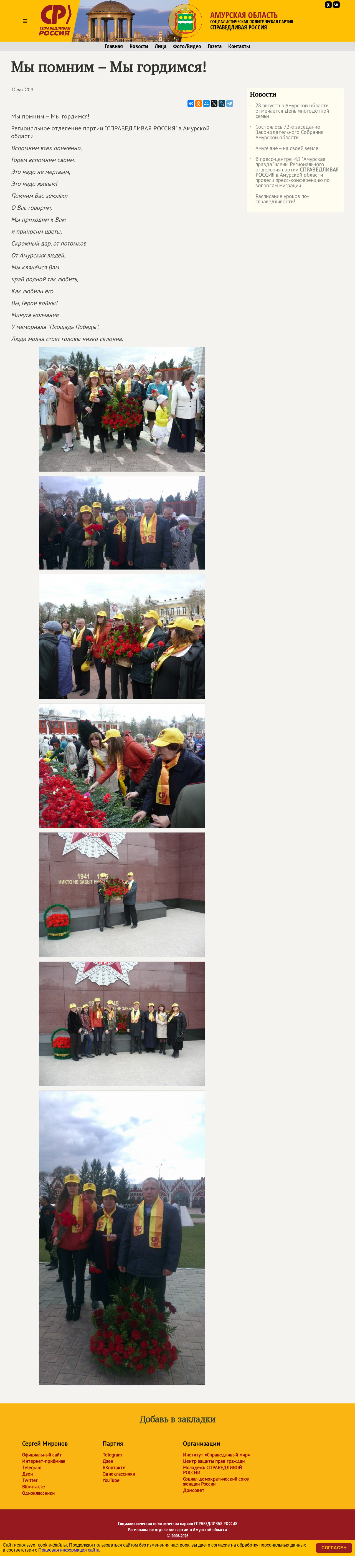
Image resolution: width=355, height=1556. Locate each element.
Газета (215, 46)
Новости (139, 46)
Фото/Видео (187, 46)
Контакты (239, 46)
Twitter (29, 1480)
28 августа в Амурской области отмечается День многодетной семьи (289, 111)
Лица (160, 46)
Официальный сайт (42, 1454)
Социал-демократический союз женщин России (216, 1481)
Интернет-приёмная (43, 1461)
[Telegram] (229, 103)
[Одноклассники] (198, 103)
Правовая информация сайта (69, 1550)
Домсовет (193, 1490)
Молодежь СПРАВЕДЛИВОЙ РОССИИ (212, 1470)
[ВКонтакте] (190, 103)
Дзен (27, 1473)
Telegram (31, 1467)
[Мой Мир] (206, 103)
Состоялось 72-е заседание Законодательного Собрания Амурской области (286, 132)
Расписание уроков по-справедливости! (279, 199)
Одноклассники (38, 1493)
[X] (214, 103)
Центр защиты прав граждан (214, 1461)
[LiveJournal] (222, 103)
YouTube (111, 1480)
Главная (114, 46)
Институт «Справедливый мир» (216, 1454)
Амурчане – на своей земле (284, 149)
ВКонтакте (33, 1486)
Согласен (334, 1547)
